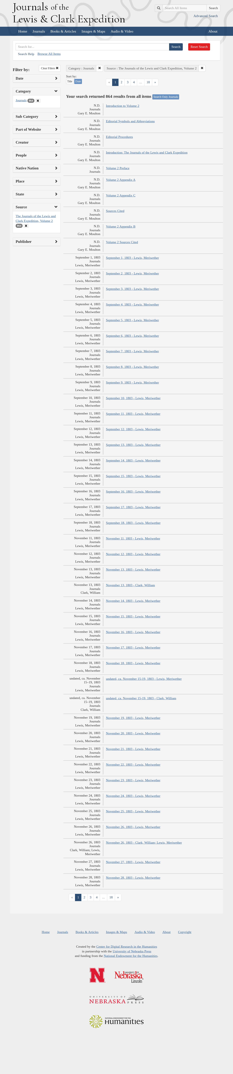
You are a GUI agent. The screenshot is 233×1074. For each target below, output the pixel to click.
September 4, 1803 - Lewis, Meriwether (132, 304)
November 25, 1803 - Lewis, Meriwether (133, 811)
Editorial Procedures (119, 137)
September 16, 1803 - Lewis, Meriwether (133, 491)
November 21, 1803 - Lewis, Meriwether (133, 749)
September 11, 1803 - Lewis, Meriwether (133, 414)
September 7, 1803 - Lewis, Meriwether (132, 351)
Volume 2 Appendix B (120, 226)
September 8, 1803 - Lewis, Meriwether (132, 367)
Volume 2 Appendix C (120, 195)
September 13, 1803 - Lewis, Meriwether (133, 445)
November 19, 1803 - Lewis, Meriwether (133, 718)
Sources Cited (115, 211)
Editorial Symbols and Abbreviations (130, 121)
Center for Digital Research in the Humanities (126, 946)
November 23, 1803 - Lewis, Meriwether (133, 780)
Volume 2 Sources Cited (122, 242)
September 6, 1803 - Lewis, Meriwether (132, 336)
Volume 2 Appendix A (120, 180)
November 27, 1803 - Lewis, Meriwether (133, 862)
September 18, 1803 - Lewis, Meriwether (133, 523)
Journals (39, 31)
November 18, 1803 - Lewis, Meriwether (133, 663)
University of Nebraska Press (132, 951)
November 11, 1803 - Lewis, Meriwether (133, 538)
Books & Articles (63, 31)
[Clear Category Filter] (37, 101)
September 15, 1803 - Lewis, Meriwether (133, 476)
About (213, 31)
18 (148, 82)
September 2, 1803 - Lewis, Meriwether (132, 273)
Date (78, 81)
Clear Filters (48, 68)
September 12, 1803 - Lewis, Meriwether (133, 429)
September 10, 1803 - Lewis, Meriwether (133, 398)
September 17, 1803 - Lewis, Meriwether (133, 507)
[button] (99, 68)
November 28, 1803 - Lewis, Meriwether (133, 877)
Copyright (184, 932)
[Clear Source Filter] (26, 226)
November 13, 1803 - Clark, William (130, 585)
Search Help (26, 54)
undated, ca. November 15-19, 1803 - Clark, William (141, 698)
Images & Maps (93, 31)
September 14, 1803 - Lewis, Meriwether (133, 460)
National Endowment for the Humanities (130, 956)
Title (69, 81)
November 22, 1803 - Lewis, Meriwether (133, 764)
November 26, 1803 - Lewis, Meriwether (133, 827)
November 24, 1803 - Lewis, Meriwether (133, 796)
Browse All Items (49, 54)
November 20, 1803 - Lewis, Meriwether (133, 733)
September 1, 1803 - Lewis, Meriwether (132, 258)
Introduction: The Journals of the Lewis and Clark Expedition (146, 152)
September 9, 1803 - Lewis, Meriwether (132, 382)
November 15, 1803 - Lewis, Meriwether (133, 616)
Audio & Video (122, 31)
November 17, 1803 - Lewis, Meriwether (133, 647)
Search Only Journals (165, 96)
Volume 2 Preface (117, 168)
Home (22, 31)
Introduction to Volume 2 (122, 106)
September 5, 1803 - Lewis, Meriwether (132, 320)
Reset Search (199, 47)
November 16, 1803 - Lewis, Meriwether (133, 632)
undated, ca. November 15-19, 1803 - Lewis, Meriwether (144, 679)
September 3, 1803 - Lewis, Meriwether (132, 289)
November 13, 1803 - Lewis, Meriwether (133, 569)
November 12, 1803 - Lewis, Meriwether (133, 554)
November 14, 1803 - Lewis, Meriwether (133, 601)
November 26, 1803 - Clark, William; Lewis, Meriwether (144, 842)
